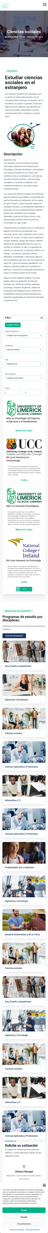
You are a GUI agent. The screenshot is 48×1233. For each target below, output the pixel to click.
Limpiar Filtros (13, 325)
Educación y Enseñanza (16, 699)
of (24, 589)
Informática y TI (12, 800)
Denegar (24, 1217)
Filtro (8, 317)
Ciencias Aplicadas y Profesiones (21, 766)
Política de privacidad (17, 1229)
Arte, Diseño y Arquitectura (18, 666)
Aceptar (24, 1210)
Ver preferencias (24, 1224)
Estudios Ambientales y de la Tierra (22, 934)
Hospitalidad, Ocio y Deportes (19, 867)
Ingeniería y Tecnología (16, 901)
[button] (44, 1185)
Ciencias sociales (13, 733)
